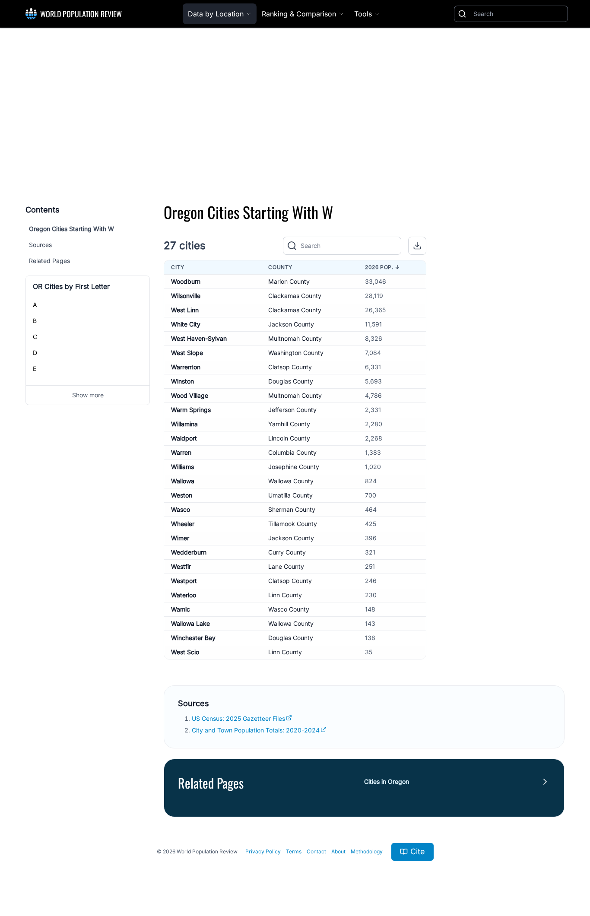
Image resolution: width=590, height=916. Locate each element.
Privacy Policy (263, 851)
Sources (40, 244)
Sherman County (291, 509)
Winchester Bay (193, 637)
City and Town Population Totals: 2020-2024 (256, 730)
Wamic (180, 609)
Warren (181, 452)
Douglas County (290, 381)
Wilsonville (185, 295)
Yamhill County (289, 424)
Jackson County (291, 324)
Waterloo (183, 595)
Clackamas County (294, 295)
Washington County (296, 352)
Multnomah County (295, 338)
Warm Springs (191, 409)
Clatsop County (290, 367)
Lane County (286, 566)
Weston (181, 495)
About (338, 851)
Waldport (184, 438)
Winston (182, 381)
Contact (316, 851)
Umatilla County (290, 495)
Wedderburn (188, 552)
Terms (293, 851)
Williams (182, 466)
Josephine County (293, 466)
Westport (184, 580)
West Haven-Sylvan (199, 338)
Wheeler (182, 523)
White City (185, 324)
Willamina (184, 424)
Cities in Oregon (386, 781)
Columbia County (292, 452)
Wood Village (189, 395)
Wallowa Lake (190, 623)
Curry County (287, 552)
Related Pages (49, 260)
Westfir (181, 566)
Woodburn (185, 281)
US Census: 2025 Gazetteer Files (238, 718)
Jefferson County (292, 409)
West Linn (185, 310)
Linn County (285, 595)
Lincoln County (289, 438)
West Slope (187, 352)
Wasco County (288, 609)
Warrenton (185, 367)
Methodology (367, 851)
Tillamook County (292, 523)
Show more (88, 395)
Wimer (180, 538)
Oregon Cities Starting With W (71, 228)
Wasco (180, 509)
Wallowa (182, 481)
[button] (417, 246)
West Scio (185, 652)
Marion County (289, 281)
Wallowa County (291, 481)
